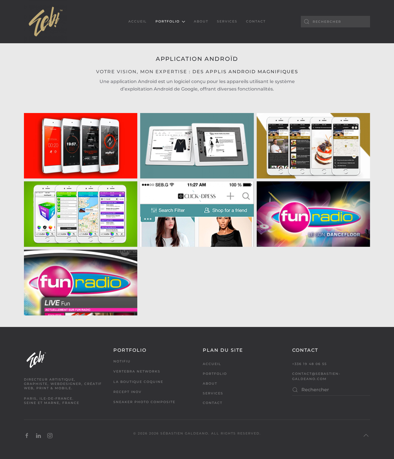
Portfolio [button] (167, 21)
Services (227, 21)
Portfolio (215, 374)
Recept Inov (127, 392)
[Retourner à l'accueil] (45, 21)
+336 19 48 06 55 (309, 364)
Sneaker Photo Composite (144, 402)
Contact (256, 21)
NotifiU (122, 361)
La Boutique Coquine (138, 382)
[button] (366, 435)
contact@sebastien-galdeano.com (316, 376)
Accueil (137, 21)
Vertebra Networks (136, 371)
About (201, 21)
